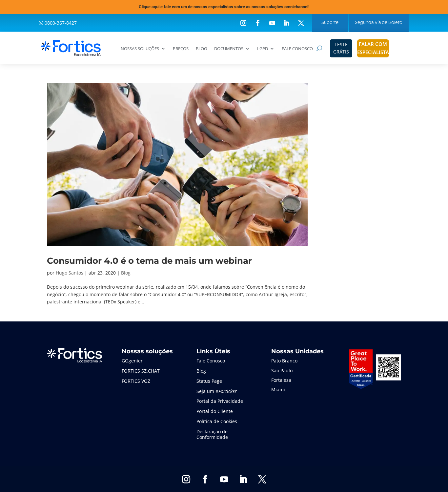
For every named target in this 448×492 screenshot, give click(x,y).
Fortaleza (281, 380)
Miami (278, 389)
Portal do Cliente (214, 411)
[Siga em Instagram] (243, 23)
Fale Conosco (210, 361)
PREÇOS (181, 48)
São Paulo (282, 370)
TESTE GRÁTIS (341, 48)
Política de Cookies (216, 421)
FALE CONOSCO (297, 48)
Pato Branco (284, 361)
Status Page (209, 381)
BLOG (201, 48)
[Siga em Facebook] (258, 23)
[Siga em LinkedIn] (287, 23)
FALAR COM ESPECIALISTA (373, 48)
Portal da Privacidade (219, 401)
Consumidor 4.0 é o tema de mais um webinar (149, 261)
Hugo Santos (69, 273)
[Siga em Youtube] (272, 23)
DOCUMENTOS (228, 48)
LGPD (262, 48)
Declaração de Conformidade (212, 434)
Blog (126, 273)
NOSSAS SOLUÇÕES (140, 48)
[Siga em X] (301, 23)
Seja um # (216, 391)
